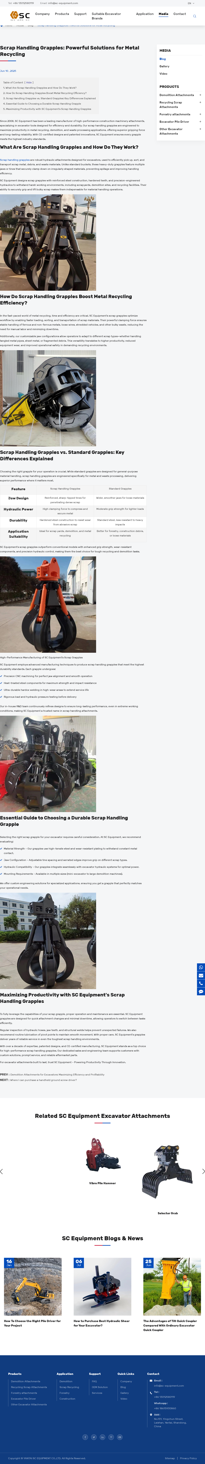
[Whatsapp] (201, 967)
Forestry (65, 1392)
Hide (29, 82)
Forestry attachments (175, 114)
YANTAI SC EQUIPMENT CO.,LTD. (43, 1458)
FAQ (94, 1381)
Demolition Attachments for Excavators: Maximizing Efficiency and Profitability (57, 1074)
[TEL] (201, 983)
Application (145, 14)
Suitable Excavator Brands (106, 16)
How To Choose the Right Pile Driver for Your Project (32, 1323)
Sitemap (170, 1458)
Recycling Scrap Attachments (171, 105)
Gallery (164, 66)
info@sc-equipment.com (63, 3)
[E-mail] (201, 975)
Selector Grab (168, 1213)
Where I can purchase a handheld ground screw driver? (43, 1080)
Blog (163, 59)
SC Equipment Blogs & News (102, 1238)
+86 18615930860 (165, 1408)
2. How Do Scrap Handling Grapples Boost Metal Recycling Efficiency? (44, 93)
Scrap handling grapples (15, 159)
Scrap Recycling (69, 1387)
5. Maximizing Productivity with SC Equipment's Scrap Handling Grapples (47, 109)
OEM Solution (100, 1387)
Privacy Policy (188, 1458)
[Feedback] (201, 991)
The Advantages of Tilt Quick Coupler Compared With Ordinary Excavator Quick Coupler (170, 1325)
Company (42, 14)
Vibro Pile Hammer (102, 1183)
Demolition (66, 1381)
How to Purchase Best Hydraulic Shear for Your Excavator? (102, 1323)
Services (97, 1392)
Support (80, 14)
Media (163, 14)
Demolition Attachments (177, 95)
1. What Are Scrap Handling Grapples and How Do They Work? (39, 87)
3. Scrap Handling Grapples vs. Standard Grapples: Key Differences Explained (49, 98)
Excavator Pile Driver (174, 122)
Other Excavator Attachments (171, 131)
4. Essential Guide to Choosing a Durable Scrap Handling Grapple (42, 103)
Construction (67, 1398)
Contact (179, 14)
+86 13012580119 (23, 3)
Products (62, 14)
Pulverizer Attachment (37, 1213)
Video (163, 73)
